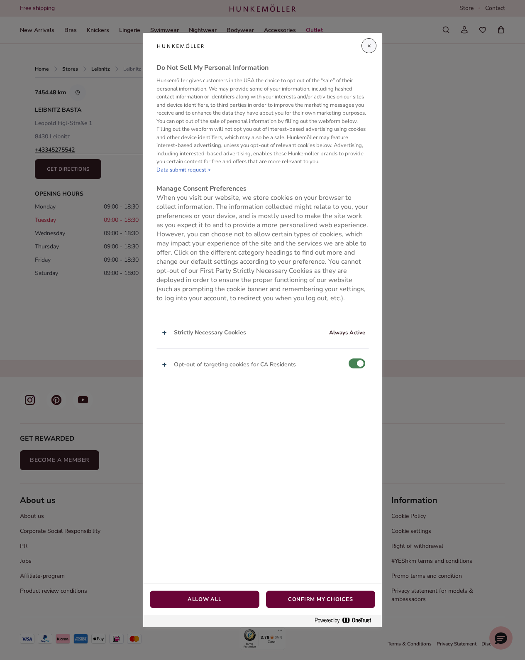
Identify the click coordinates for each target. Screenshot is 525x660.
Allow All (205, 599)
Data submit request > (183, 170)
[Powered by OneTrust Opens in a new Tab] (346, 621)
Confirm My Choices (320, 599)
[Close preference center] (369, 45)
